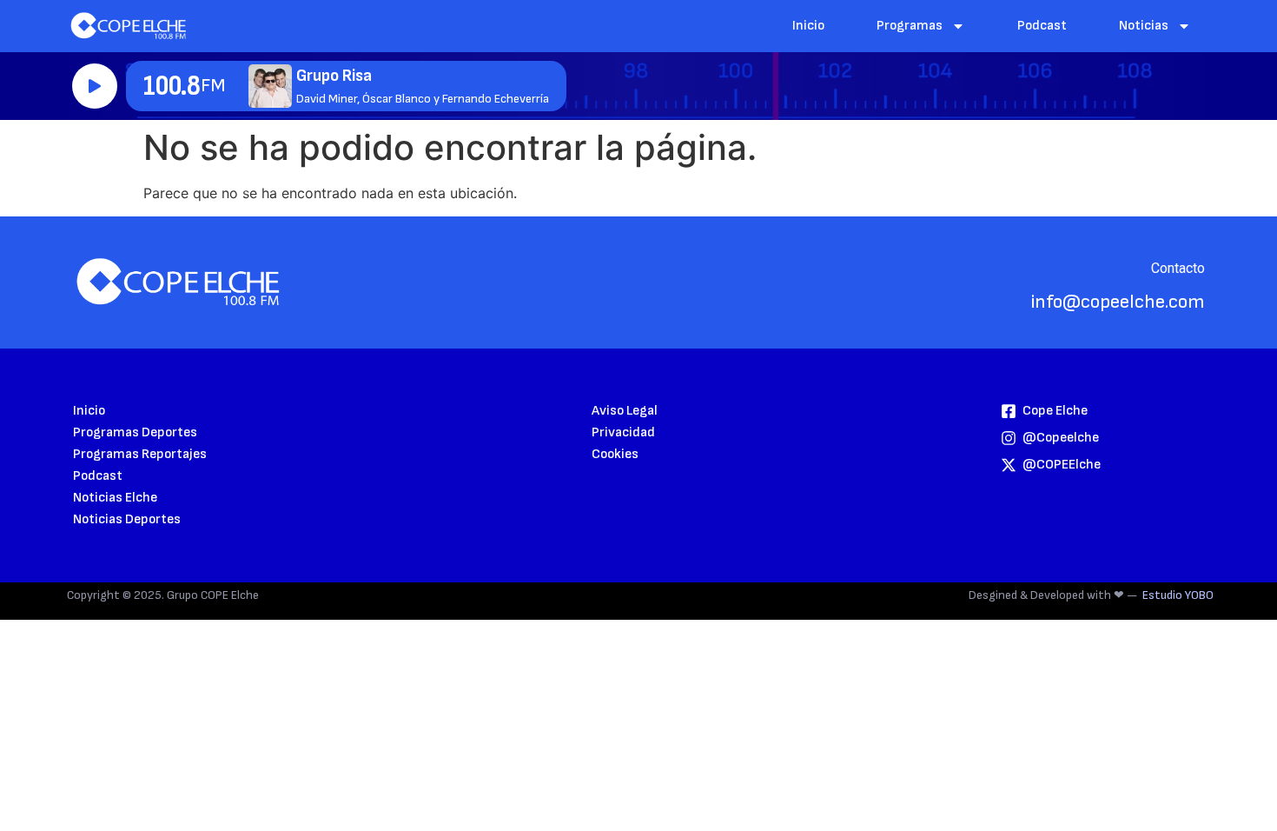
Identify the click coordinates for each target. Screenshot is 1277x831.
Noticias (1143, 25)
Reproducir (94, 86)
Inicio (808, 25)
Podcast (1042, 25)
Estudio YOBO (1178, 595)
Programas (910, 25)
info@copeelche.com (1118, 302)
